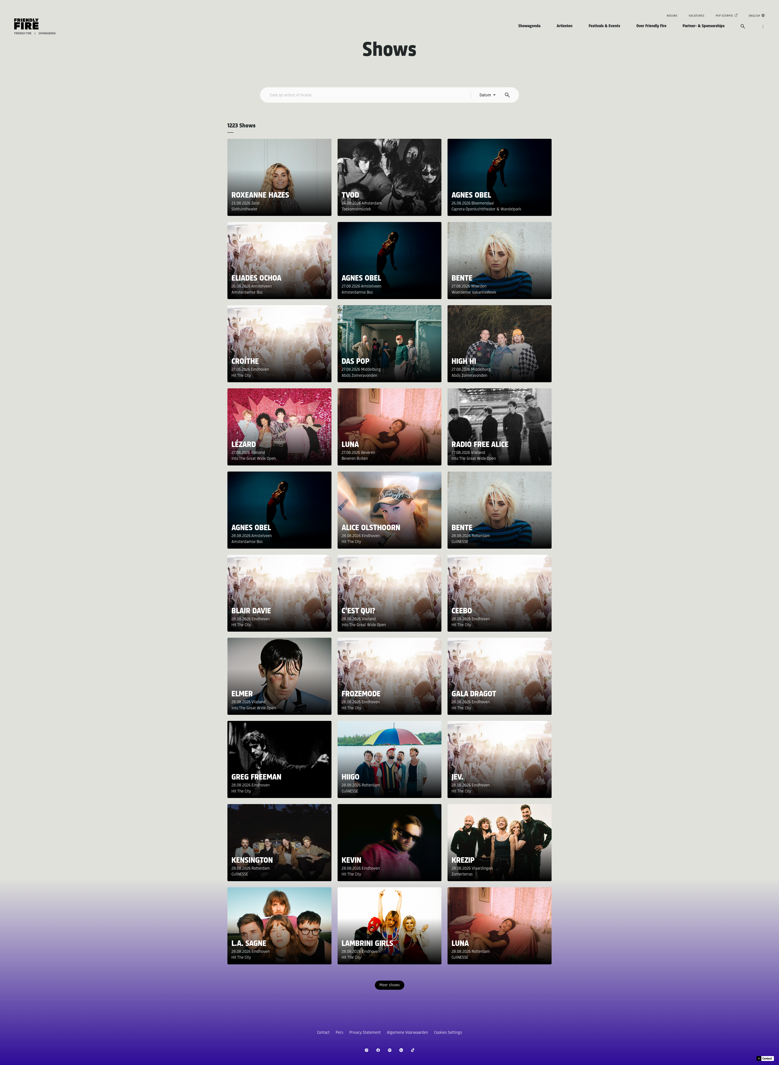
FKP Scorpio (724, 15)
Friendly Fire (23, 33)
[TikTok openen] (412, 1050)
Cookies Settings (448, 1033)
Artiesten (564, 26)
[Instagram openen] (366, 1050)
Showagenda (529, 26)
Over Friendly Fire (651, 26)
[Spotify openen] (389, 1050)
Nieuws (672, 15)
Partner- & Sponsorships (704, 26)
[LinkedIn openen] (401, 1050)
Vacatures (697, 15)
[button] (765, 1058)
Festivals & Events (604, 26)
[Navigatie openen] (763, 27)
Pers (339, 1033)
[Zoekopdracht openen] (743, 27)
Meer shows (389, 985)
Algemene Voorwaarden (407, 1033)
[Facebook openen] (378, 1050)
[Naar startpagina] (26, 24)
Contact (323, 1033)
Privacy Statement (365, 1033)
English (754, 15)
